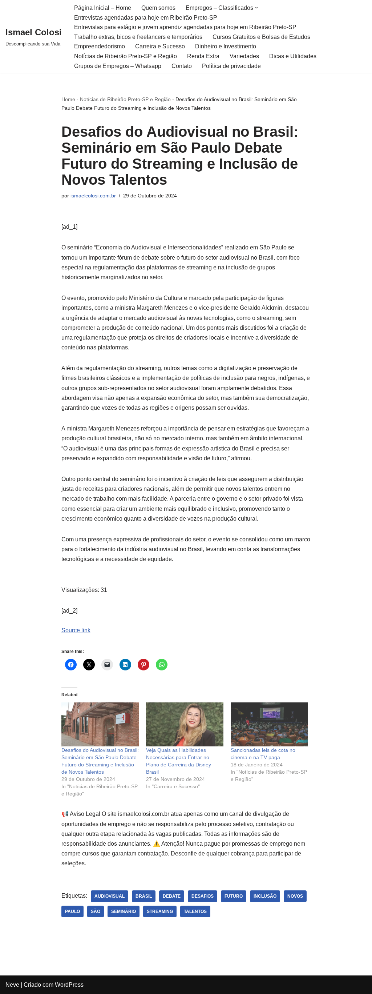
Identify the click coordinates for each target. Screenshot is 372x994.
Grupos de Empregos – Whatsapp (117, 66)
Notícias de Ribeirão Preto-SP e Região (125, 56)
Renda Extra (203, 56)
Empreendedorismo (99, 46)
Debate (172, 896)
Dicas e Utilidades (292, 56)
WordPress (69, 985)
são (95, 911)
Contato (181, 66)
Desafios (202, 896)
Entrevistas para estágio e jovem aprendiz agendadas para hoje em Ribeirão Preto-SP (185, 27)
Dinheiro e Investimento (225, 46)
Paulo (72, 911)
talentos (195, 911)
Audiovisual (109, 896)
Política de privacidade (231, 66)
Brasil (144, 896)
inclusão (265, 896)
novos (295, 896)
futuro (234, 896)
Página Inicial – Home (102, 8)
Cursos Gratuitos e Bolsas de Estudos (261, 37)
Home (68, 99)
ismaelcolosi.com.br (93, 196)
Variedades (244, 56)
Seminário (123, 911)
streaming (160, 911)
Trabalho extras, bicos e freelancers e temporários (138, 37)
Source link (75, 630)
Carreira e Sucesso (160, 46)
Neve (12, 985)
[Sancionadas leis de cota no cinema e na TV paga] (269, 724)
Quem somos (158, 8)
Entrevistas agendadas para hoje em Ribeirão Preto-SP (145, 18)
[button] (256, 7)
